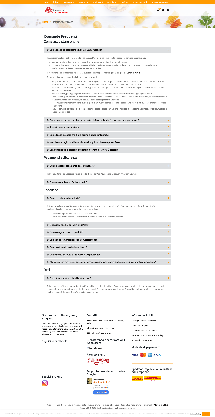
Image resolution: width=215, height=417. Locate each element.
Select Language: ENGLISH (160, 2)
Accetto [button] (206, 414)
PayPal (137, 73)
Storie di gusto (112, 2)
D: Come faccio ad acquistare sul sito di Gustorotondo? (74, 50)
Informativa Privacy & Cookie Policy (147, 335)
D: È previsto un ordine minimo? (63, 127)
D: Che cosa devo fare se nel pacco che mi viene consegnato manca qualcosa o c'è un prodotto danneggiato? (101, 262)
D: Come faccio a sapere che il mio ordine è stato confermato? (78, 135)
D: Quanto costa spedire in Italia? (63, 198)
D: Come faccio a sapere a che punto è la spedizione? (73, 254)
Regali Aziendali (98, 2)
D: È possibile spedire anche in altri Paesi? (67, 225)
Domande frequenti (140, 325)
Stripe (129, 73)
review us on (99, 392)
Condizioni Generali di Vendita (145, 330)
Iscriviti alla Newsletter (142, 340)
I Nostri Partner (83, 2)
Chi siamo (56, 2)
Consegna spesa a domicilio (144, 320)
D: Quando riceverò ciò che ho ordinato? (67, 247)
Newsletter (124, 2)
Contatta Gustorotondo (140, 2)
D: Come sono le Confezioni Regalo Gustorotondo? (72, 239)
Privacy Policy (195, 414)
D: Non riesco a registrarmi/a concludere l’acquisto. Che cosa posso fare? (83, 142)
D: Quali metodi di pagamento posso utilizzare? (71, 166)
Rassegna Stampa (68, 2)
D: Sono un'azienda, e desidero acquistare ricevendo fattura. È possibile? (83, 149)
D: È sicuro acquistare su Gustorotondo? (67, 182)
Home (46, 2)
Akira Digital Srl (161, 405)
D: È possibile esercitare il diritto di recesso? (69, 278)
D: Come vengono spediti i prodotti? (65, 232)
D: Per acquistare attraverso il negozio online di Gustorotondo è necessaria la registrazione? (93, 120)
